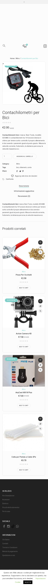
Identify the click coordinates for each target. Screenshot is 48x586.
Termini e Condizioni (9, 522)
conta (29, 142)
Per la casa (6, 486)
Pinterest (23, 146)
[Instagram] (8, 501)
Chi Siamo (6, 514)
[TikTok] (13, 501)
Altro (17, 33)
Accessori (6, 474)
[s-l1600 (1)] (24, 58)
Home (12, 33)
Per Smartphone (8, 470)
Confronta (40, 222)
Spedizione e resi (8, 530)
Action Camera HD (24, 308)
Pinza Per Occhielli (24, 250)
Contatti (5, 518)
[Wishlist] (40, 217)
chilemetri (23, 142)
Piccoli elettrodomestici (10, 482)
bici (17, 142)
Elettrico (5, 478)
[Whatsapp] (17, 501)
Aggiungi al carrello (25, 131)
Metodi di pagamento (10, 526)
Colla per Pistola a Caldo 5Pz (24, 432)
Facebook (17, 146)
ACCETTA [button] (28, 582)
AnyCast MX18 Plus (23, 367)
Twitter (20, 146)
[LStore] (24, 10)
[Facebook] (4, 501)
